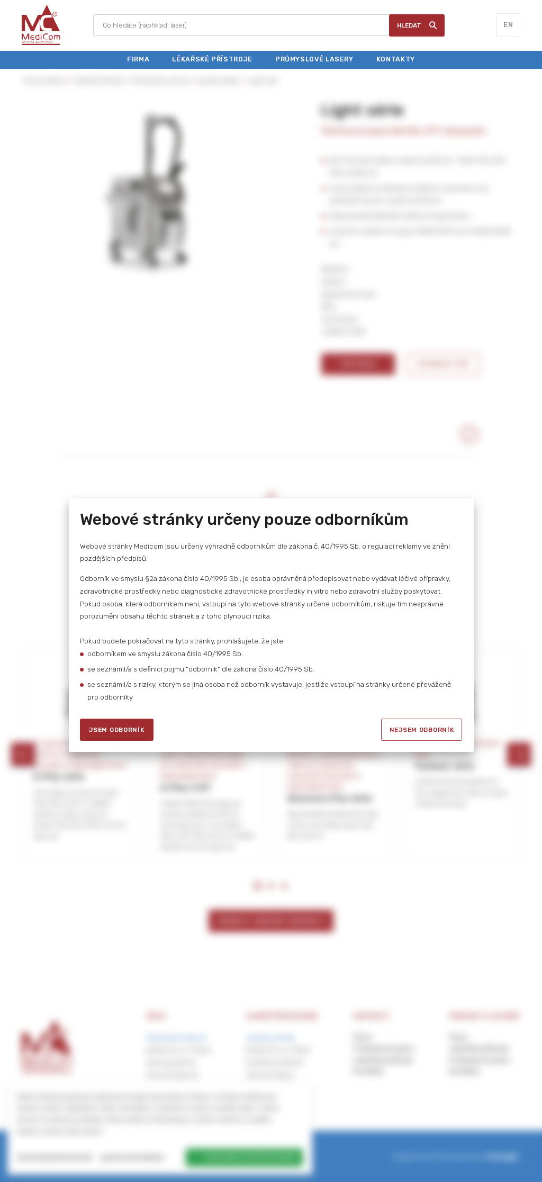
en (508, 25)
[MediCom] (41, 25)
